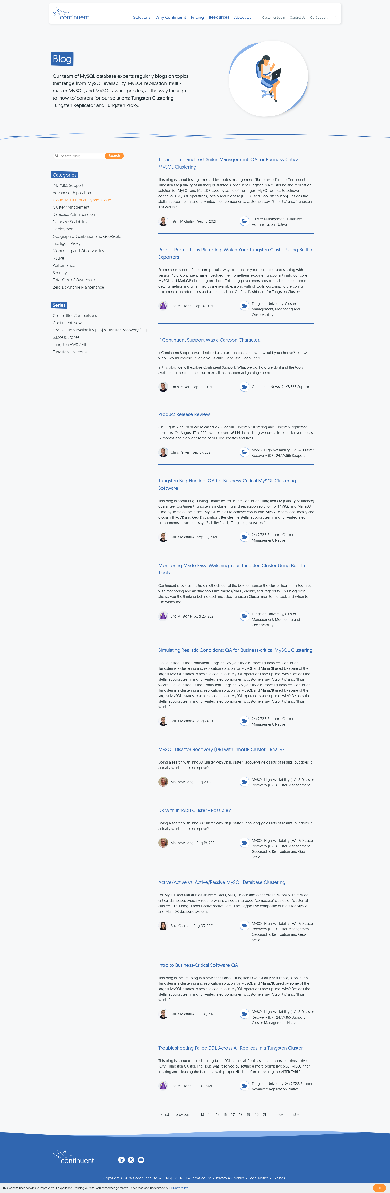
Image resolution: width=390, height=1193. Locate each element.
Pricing (197, 17)
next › (281, 1114)
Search (334, 17)
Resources (219, 17)
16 (225, 1114)
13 (202, 1114)
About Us (242, 17)
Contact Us (297, 17)
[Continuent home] (71, 13)
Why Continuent (170, 17)
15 (217, 1114)
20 (257, 1114)
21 (264, 1114)
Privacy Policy (179, 1188)
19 (248, 1114)
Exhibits (279, 1178)
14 (210, 1114)
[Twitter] (131, 1160)
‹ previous (181, 1114)
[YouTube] (141, 1160)
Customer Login (273, 17)
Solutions (142, 17)
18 (241, 1114)
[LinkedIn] (121, 1160)
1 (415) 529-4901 (174, 1178)
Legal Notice (259, 1178)
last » (295, 1114)
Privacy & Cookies (230, 1178)
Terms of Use (201, 1178)
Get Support (318, 17)
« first (165, 1114)
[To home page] (73, 1156)
